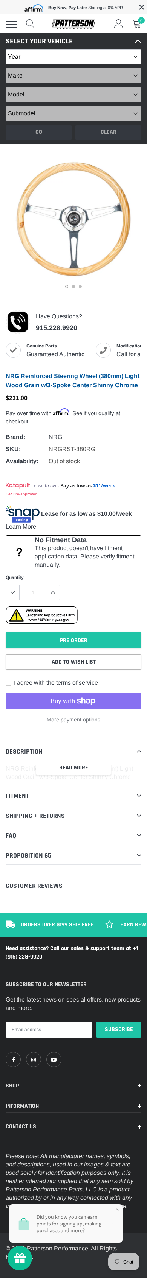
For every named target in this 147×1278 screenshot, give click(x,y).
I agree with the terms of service (55, 682)
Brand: (15, 437)
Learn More (21, 526)
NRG (55, 437)
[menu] (11, 24)
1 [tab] (66, 286)
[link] (13, 1059)
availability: (22, 461)
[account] (118, 24)
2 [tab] (73, 286)
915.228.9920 (56, 328)
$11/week (104, 485)
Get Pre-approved (21, 493)
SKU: (13, 449)
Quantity (15, 577)
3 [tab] (80, 286)
